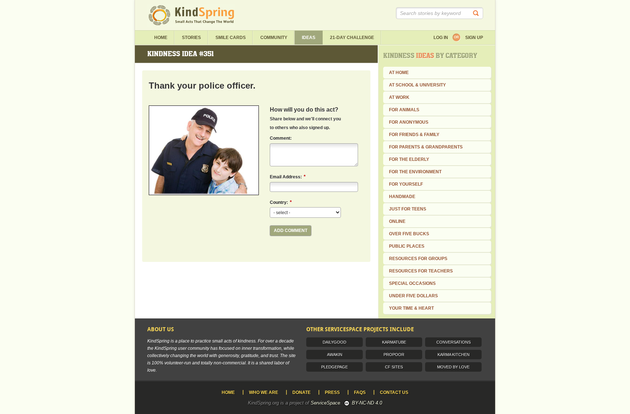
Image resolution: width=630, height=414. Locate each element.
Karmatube (394, 342)
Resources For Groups (418, 258)
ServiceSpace (325, 403)
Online (397, 221)
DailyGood (334, 342)
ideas (308, 37)
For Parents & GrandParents (426, 147)
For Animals (404, 109)
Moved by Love (453, 367)
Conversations (453, 342)
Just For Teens (407, 209)
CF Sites (394, 367)
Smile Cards (230, 37)
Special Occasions (412, 283)
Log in (440, 37)
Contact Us (394, 392)
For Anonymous (408, 122)
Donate (301, 392)
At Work (399, 97)
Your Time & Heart (411, 308)
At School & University (417, 85)
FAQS (360, 392)
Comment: (281, 138)
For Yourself (406, 184)
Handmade (402, 196)
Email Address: (288, 176)
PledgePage (334, 367)
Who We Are (263, 392)
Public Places (406, 246)
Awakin (334, 354)
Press (332, 392)
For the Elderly (409, 159)
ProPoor (394, 354)
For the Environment (415, 171)
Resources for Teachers (421, 271)
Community (273, 37)
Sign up (474, 37)
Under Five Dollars (413, 295)
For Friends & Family (414, 134)
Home (160, 37)
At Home (399, 72)
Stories (191, 37)
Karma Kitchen (454, 354)
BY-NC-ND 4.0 (367, 403)
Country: (281, 202)
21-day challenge (352, 37)
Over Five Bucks (409, 233)
